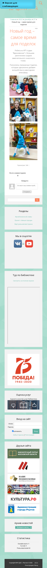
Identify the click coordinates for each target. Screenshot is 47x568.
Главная (13, 19)
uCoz (36, 563)
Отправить (27, 192)
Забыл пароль (18, 435)
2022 (20, 19)
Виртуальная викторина (24, 224)
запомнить (18, 431)
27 (34, 19)
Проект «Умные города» (23, 220)
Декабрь (28, 19)
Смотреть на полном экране (23, 281)
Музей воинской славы (23, 217)
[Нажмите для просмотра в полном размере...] (23, 85)
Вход (36, 565)
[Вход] (30, 181)
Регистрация (29, 435)
